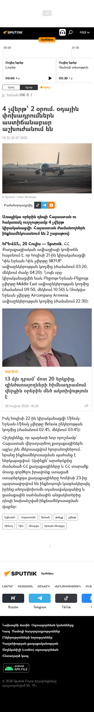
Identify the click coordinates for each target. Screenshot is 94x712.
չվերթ (72, 517)
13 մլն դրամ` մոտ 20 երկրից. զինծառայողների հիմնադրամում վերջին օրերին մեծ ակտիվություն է (46, 387)
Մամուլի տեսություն (73, 67)
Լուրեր (10, 67)
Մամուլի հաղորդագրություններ (36, 631)
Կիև (20, 526)
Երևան (45, 517)
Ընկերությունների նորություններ (27, 637)
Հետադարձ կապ (15, 656)
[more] (86, 405)
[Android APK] (16, 668)
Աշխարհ (9, 517)
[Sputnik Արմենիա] (13, 34)
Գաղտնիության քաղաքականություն (30, 643)
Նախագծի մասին (16, 625)
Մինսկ (8, 526)
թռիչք (59, 517)
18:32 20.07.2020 (14, 138)
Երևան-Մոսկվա (54, 526)
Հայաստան (28, 517)
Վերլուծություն (68, 586)
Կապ (6, 631)
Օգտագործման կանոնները (52, 625)
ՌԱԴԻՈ (11, 371)
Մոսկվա (34, 526)
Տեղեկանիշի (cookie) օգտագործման (30, 649)
